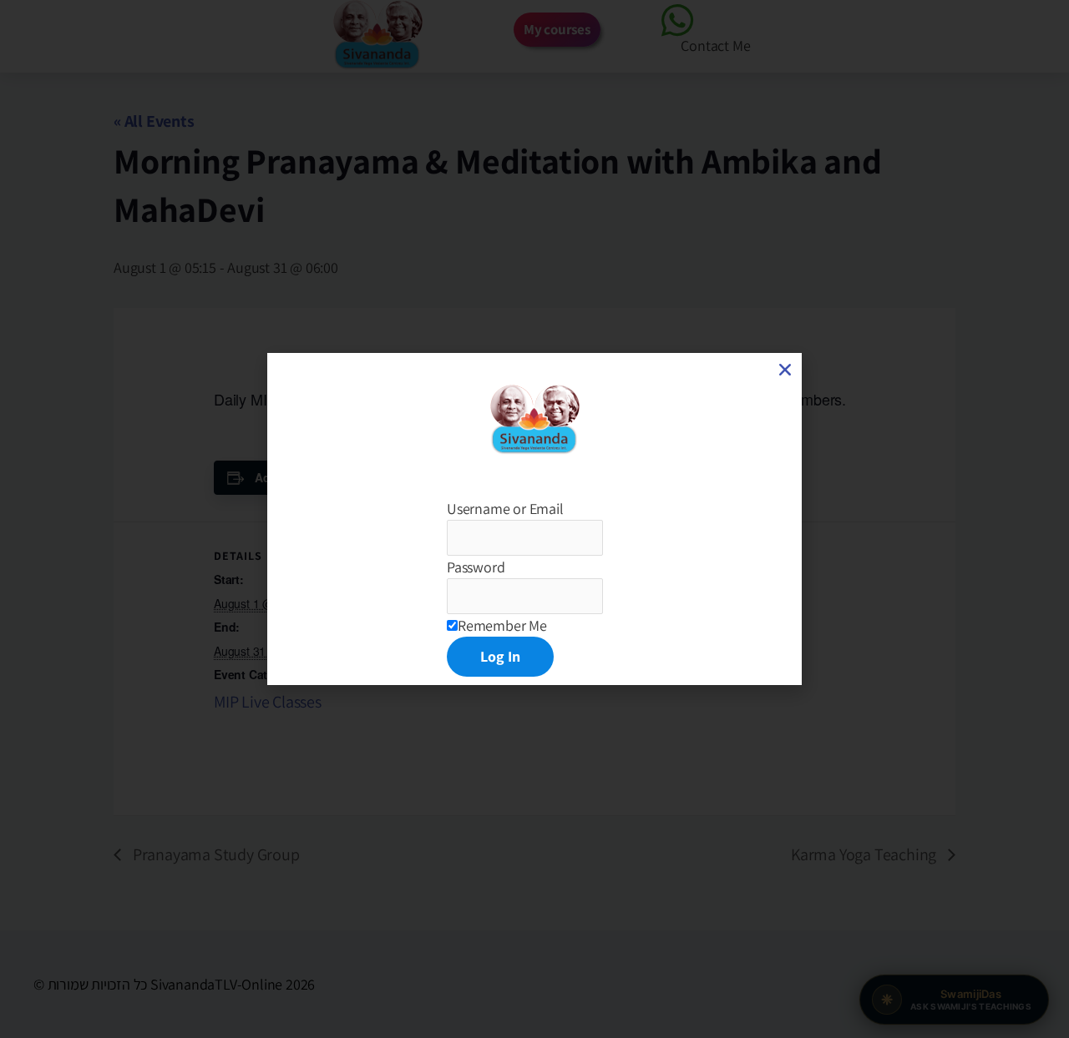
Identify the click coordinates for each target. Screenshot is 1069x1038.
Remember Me (502, 625)
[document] (534, 519)
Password (475, 567)
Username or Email (505, 508)
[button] (785, 369)
